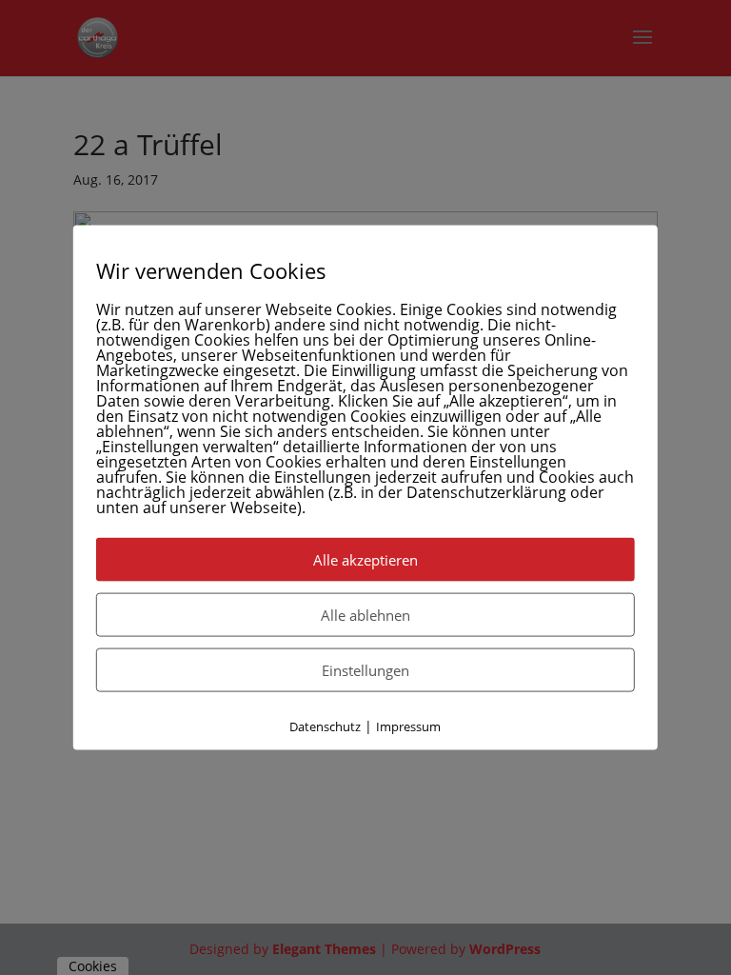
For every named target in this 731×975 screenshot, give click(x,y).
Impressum (408, 726)
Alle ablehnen (365, 615)
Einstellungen (365, 670)
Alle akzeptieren (365, 559)
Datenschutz (325, 726)
